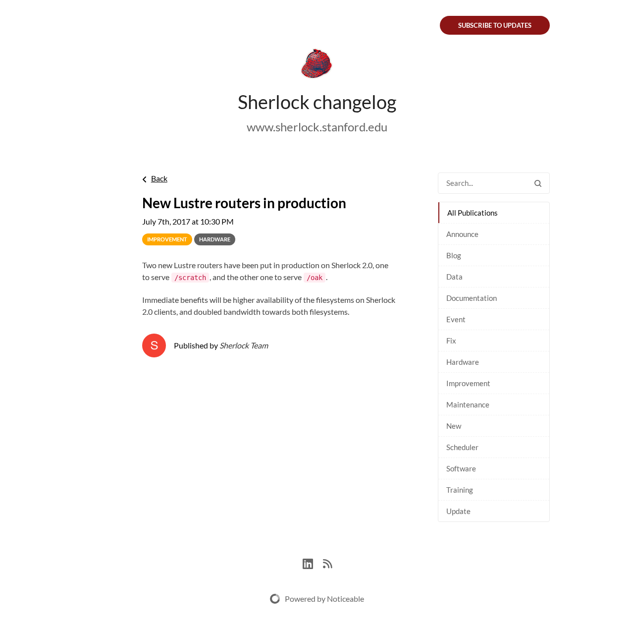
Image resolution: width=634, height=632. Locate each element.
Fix (451, 340)
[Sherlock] (317, 65)
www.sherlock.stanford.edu (317, 126)
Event (456, 319)
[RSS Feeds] (327, 562)
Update (458, 511)
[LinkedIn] (313, 562)
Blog (453, 255)
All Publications (472, 212)
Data (454, 276)
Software (461, 468)
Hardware (462, 361)
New (453, 425)
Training (459, 489)
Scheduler (462, 447)
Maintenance (467, 404)
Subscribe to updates (494, 25)
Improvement (468, 383)
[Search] (538, 183)
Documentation (471, 297)
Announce (462, 234)
